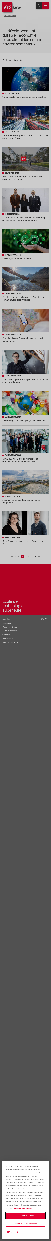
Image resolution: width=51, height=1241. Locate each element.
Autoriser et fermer (25, 1215)
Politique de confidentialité (22, 1208)
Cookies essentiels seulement (25, 1223)
